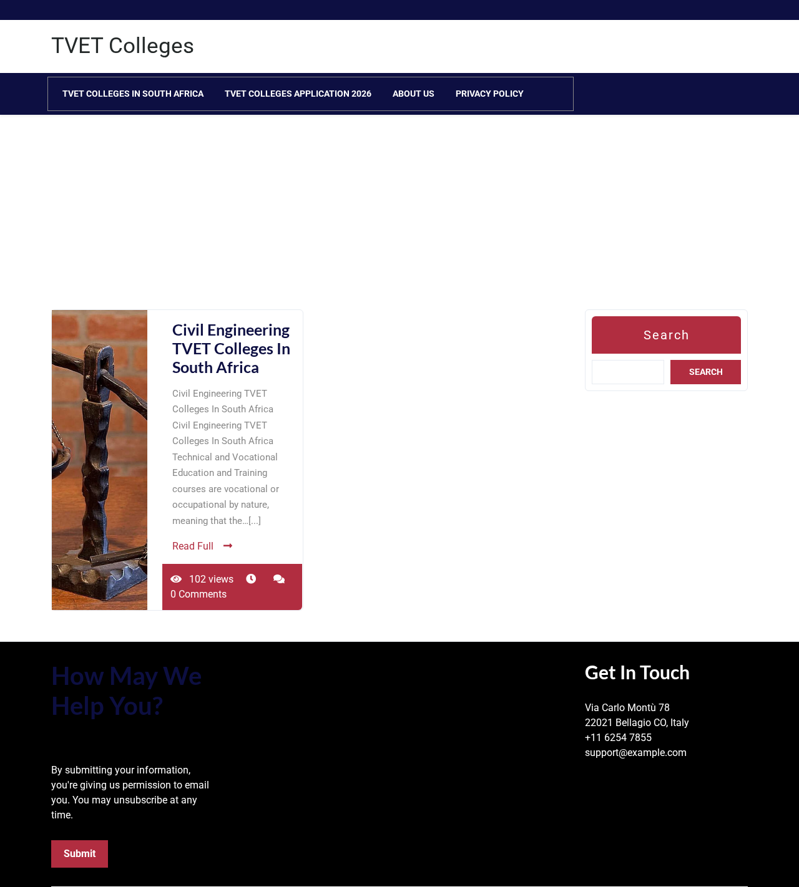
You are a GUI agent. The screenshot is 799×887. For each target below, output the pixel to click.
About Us (413, 94)
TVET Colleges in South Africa (132, 94)
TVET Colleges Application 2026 (298, 94)
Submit (80, 854)
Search (667, 334)
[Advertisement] (374, 222)
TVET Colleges (122, 46)
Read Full (192, 546)
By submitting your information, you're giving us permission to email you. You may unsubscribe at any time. (130, 792)
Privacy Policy (490, 94)
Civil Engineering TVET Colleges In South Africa (231, 348)
